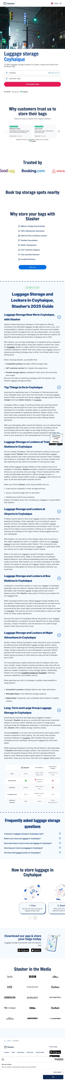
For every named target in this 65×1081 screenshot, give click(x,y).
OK (53, 1077)
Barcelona (21, 1052)
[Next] (35, 918)
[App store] (36, 950)
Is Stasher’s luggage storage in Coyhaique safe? (24, 834)
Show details (57, 1072)
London (6, 1052)
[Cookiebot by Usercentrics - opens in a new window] (55, 1059)
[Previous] (30, 918)
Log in (56, 3)
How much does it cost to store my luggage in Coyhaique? (28, 843)
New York (30, 1052)
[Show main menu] (60, 3)
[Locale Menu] (52, 3)
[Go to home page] (9, 3)
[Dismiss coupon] (63, 434)
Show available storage (32, 84)
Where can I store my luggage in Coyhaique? (22, 839)
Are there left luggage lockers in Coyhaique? (22, 853)
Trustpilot (37, 400)
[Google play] (23, 950)
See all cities (40, 1052)
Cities (9, 1040)
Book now (32, 267)
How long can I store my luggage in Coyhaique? (23, 848)
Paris (13, 1052)
